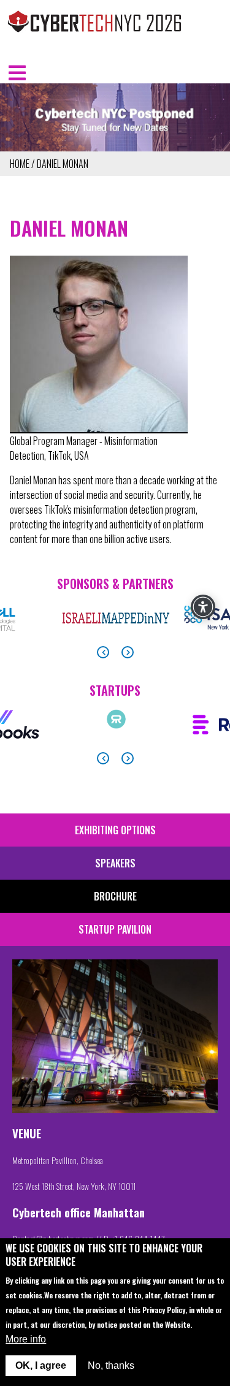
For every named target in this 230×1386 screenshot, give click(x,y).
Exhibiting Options (115, 830)
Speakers (115, 863)
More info (26, 1339)
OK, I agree (40, 1365)
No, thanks (111, 1365)
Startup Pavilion (115, 929)
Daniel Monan (62, 163)
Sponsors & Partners (115, 583)
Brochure (115, 896)
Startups (115, 690)
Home (19, 163)
